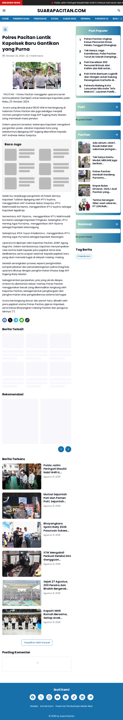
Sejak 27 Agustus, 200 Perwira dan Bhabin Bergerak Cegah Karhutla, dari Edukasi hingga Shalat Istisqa (56, 585)
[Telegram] (16, 320)
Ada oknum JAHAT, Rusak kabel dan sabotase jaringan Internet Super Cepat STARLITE (104, 146)
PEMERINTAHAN (21, 18)
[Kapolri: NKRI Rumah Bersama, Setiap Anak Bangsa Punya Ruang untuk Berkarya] (21, 622)
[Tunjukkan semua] (116, 107)
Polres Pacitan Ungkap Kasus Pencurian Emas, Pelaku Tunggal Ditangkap (100, 42)
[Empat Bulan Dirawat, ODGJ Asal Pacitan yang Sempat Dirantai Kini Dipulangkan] (84, 190)
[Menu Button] (4, 11)
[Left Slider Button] (61, 449)
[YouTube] (57, 697)
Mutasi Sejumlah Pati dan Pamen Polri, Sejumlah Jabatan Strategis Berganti (56, 498)
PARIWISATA (101, 18)
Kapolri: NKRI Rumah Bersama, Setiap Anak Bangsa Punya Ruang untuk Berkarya (56, 614)
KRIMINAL (86, 18)
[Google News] (66, 697)
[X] (10, 320)
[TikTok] (74, 697)
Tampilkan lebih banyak (37, 642)
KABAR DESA (69, 18)
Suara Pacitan (67, 716)
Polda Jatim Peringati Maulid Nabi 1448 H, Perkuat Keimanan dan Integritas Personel (56, 469)
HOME (5, 18)
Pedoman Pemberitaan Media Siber (74, 706)
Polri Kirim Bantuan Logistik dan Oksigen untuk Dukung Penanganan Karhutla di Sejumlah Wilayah (100, 77)
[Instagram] (49, 697)
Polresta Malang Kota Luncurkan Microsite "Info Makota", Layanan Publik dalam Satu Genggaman (99, 88)
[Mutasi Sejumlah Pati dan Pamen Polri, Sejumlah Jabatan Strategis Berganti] (21, 506)
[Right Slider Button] (120, 19)
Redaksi (34, 706)
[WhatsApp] (21, 320)
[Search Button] (119, 11)
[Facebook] (4, 320)
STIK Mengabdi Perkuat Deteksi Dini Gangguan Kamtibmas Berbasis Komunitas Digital (57, 556)
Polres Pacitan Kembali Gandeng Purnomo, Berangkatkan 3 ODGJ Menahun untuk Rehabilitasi (104, 174)
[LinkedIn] (82, 697)
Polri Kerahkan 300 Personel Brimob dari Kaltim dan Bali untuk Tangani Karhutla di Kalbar (100, 65)
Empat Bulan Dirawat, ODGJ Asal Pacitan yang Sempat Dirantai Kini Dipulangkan (105, 189)
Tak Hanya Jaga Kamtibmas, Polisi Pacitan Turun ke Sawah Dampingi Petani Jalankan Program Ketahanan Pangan (100, 53)
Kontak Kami (46, 706)
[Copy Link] (27, 320)
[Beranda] (5, 29)
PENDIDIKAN (40, 18)
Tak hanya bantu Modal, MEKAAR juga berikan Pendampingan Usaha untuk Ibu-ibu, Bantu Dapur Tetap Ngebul (105, 160)
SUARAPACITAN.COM (61, 11)
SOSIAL (55, 18)
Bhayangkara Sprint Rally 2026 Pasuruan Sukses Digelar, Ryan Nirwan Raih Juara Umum (56, 527)
